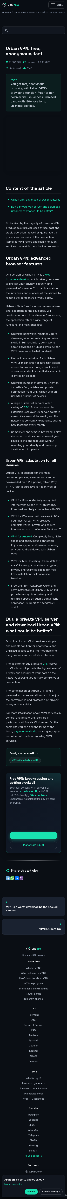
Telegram (33, 1135)
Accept (31, 1191)
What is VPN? (33, 968)
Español (33, 1050)
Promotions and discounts (33, 988)
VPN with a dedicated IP (25, 760)
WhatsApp (33, 1130)
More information (13, 1184)
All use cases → (33, 1155)
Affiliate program (33, 983)
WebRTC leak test (33, 1098)
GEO (26, 407)
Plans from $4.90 (33, 845)
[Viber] (21, 878)
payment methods (25, 731)
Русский (33, 1040)
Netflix (33, 1140)
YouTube (33, 1119)
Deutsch (33, 1045)
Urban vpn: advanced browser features (35, 199)
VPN (45, 663)
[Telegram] (8, 878)
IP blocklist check (33, 1093)
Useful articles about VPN (33, 978)
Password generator (33, 1083)
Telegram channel (33, 998)
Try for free (34, 835)
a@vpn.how (35, 1171)
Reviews (33, 1035)
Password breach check (33, 1088)
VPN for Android (21, 536)
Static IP (33, 1150)
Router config (33, 993)
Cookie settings (51, 1191)
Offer (33, 1019)
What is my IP (33, 1078)
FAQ (33, 1030)
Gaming (33, 1145)
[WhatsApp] (12, 878)
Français (33, 1061)
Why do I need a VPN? (33, 973)
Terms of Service (33, 1025)
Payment (34, 1014)
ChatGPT (33, 1124)
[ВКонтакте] (17, 878)
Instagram (33, 1114)
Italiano (33, 1055)
